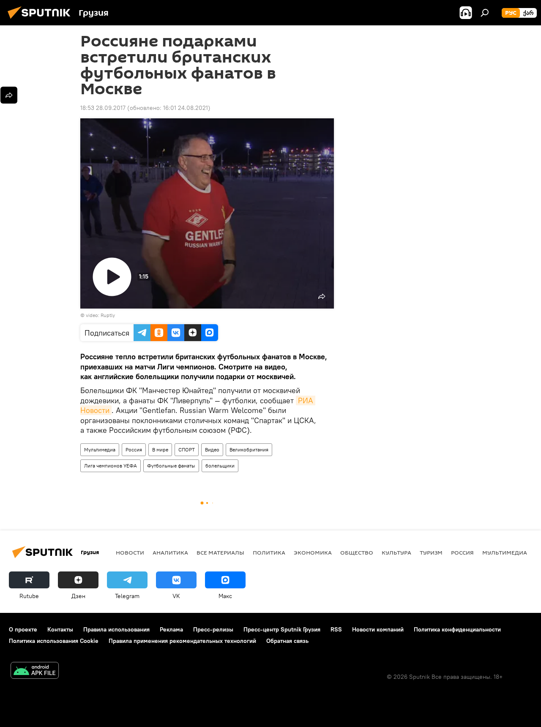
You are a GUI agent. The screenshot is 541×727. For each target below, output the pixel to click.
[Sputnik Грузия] (41, 20)
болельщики (220, 465)
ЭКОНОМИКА (313, 552)
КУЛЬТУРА (396, 552)
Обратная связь (287, 641)
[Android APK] (34, 671)
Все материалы (220, 552)
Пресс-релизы (213, 629)
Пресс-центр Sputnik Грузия (281, 629)
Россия (134, 449)
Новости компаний (378, 629)
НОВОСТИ (130, 552)
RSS (336, 629)
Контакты (60, 629)
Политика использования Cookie (53, 641)
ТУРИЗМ (431, 552)
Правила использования (116, 629)
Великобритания (249, 449)
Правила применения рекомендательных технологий (182, 641)
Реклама (171, 629)
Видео (212, 449)
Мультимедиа (99, 449)
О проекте (23, 629)
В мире (160, 449)
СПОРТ (186, 449)
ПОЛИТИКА (269, 552)
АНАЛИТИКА (170, 552)
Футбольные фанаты (171, 465)
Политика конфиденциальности (457, 629)
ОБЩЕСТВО (356, 552)
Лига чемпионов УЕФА (110, 465)
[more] (8, 95)
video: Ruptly (100, 315)
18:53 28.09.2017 (103, 108)
